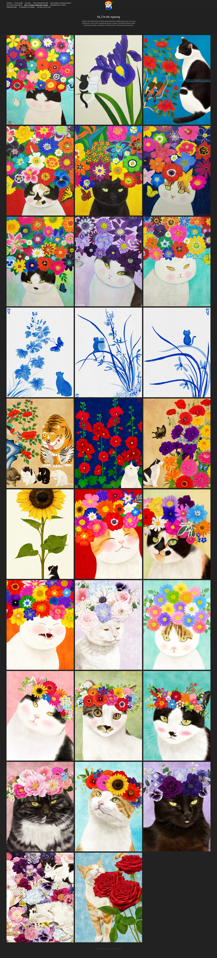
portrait (9, 3)
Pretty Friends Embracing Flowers (36, 5)
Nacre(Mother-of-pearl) (58, 5)
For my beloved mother (40, 3)
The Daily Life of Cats (44, 7)
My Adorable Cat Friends (27, 7)
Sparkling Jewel (12, 7)
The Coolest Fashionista (14, 5)
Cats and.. (28, 3)
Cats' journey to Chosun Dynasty (60, 3)
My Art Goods (18, 3)
